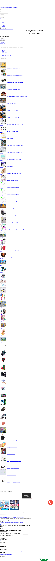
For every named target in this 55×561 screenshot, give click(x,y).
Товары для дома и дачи (35, 544)
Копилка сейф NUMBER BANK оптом (12, 313)
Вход (1, 39)
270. (1, 118)
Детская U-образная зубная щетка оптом (12, 285)
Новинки (3, 51)
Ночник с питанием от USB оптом (11, 208)
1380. (1, 251)
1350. (1, 160)
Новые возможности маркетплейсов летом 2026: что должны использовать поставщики (12, 517)
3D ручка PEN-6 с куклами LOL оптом (12, 320)
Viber (6, 554)
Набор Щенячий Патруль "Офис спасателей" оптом (14, 264)
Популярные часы (4, 54)
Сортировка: (2, 61)
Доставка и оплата (2, 551)
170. (1, 104)
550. (1, 272)
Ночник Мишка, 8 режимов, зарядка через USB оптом (14, 173)
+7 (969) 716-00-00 (2, 42)
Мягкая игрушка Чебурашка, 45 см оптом (12, 257)
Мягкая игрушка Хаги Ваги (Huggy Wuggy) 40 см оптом (14, 299)
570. (1, 209)
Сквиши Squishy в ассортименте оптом (12, 447)
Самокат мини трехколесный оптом (11, 475)
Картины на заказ (4, 52)
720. (1, 307)
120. (1, 153)
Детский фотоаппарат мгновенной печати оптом (13, 89)
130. (1, 286)
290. (1, 279)
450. (1, 384)
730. (1, 321)
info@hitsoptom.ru (2, 554)
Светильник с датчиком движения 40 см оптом (13, 187)
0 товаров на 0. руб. (3, 27)
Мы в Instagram (7, 7)
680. (1, 167)
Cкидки (1, 544)
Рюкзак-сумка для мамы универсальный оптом (13, 131)
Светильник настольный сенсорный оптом (12, 236)
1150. (1, 230)
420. (1, 111)
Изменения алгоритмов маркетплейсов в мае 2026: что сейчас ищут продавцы (11, 524)
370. (1, 202)
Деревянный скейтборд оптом (11, 454)
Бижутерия (13, 544)
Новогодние (20, 544)
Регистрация (3, 39)
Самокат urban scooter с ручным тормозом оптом (13, 482)
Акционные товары (9, 544)
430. (1, 139)
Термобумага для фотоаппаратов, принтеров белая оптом (14, 152)
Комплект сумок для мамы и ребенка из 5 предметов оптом (15, 82)
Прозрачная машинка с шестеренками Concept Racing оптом (15, 278)
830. (1, 132)
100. (1, 97)
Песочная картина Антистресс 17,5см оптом (13, 117)
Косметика (40, 544)
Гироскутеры (17, 544)
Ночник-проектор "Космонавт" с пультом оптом (13, 243)
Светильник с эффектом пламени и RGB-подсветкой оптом (15, 75)
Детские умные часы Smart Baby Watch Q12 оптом (13, 222)
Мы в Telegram (16, 7)
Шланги (31, 544)
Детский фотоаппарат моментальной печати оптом (14, 159)
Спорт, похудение (24, 544)
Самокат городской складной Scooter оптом (13, 468)
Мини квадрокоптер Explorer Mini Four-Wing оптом (14, 461)
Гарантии (3, 23)
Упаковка (28, 544)
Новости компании (3, 515)
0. (1, 349)
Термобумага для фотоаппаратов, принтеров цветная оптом (15, 145)
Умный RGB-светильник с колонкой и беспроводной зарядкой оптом (16, 229)
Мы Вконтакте (2, 7)
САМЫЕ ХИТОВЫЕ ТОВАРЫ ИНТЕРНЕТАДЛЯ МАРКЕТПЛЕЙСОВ (6, 29)
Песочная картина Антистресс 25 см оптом (12, 110)
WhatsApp (8, 554)
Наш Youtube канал (11, 7)
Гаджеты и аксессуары (5, 53)
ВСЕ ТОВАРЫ (4, 50)
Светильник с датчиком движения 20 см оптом (13, 201)
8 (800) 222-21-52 (2, 43)
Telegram (11, 554)
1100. (1, 174)
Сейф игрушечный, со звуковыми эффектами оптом (14, 440)
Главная (3, 22)
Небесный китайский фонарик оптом (12, 426)
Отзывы (3, 24)
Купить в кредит (44, 544)
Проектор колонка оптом (10, 166)
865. (1, 398)
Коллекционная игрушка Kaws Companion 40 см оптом (14, 250)
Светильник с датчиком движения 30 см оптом (13, 194)
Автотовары (4, 544)
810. (1, 258)
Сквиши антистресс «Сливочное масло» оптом (13, 68)
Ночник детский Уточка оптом (11, 138)
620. (1, 188)
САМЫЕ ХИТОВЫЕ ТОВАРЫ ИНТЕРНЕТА (6, 535)
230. (1, 300)
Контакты (3, 25)
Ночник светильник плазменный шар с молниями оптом (14, 215)
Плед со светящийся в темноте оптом (12, 306)
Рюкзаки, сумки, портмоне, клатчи (7, 55)
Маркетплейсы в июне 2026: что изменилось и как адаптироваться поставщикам (11, 522)
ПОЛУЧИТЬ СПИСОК (3, 37)
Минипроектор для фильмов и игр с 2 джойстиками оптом (15, 124)
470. (1, 195)
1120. (1, 314)
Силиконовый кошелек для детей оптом (12, 180)
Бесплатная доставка (8, 551)
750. (1, 244)
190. (1, 293)
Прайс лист (1, 46)
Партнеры (3, 26)
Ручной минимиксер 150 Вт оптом (11, 103)
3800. (1, 125)
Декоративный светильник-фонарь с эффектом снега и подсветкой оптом (17, 96)
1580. (1, 265)
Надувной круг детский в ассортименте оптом (13, 292)
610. (1, 391)
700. (1, 335)
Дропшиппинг (16, 551)
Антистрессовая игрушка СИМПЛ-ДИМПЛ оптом (14, 433)
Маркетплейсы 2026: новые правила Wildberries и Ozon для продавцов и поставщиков (12, 519)
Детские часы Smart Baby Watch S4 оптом (12, 271)
